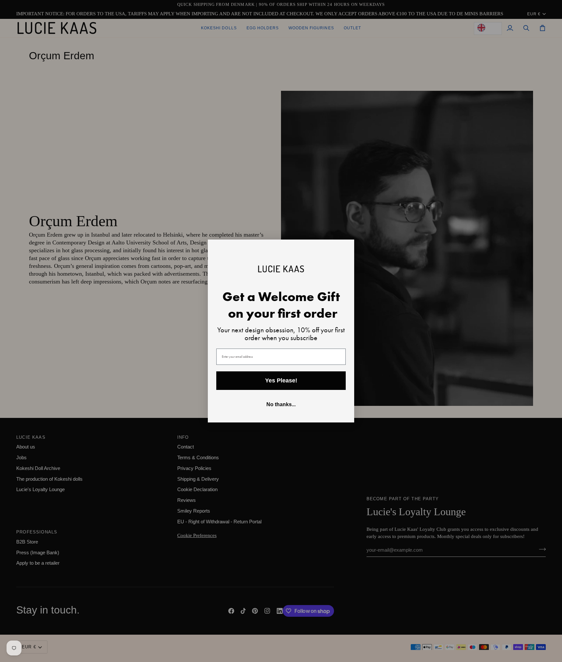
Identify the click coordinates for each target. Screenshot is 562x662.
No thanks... (281, 404)
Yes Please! (281, 380)
